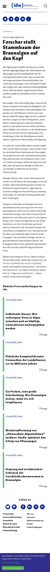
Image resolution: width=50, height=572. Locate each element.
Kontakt (30, 524)
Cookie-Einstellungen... (11, 562)
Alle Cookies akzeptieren (13, 568)
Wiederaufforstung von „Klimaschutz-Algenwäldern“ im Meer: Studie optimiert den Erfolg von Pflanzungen (26, 435)
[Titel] (5, 19)
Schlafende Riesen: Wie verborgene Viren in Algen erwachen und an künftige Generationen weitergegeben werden (25, 321)
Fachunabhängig (10, 530)
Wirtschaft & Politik (11, 527)
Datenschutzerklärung (35, 520)
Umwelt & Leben (10, 524)
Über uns (30, 514)
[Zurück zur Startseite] (25, 6)
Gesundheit (8, 520)
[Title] (16, 19)
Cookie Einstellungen (34, 527)
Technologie (8, 514)
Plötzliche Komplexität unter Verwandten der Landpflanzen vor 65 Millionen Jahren (26, 360)
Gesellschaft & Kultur (12, 517)
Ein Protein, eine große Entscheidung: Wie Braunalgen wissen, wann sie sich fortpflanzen (26, 396)
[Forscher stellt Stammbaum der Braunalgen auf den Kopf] (11, 19)
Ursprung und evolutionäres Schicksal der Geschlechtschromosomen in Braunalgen (25, 474)
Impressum (31, 517)
